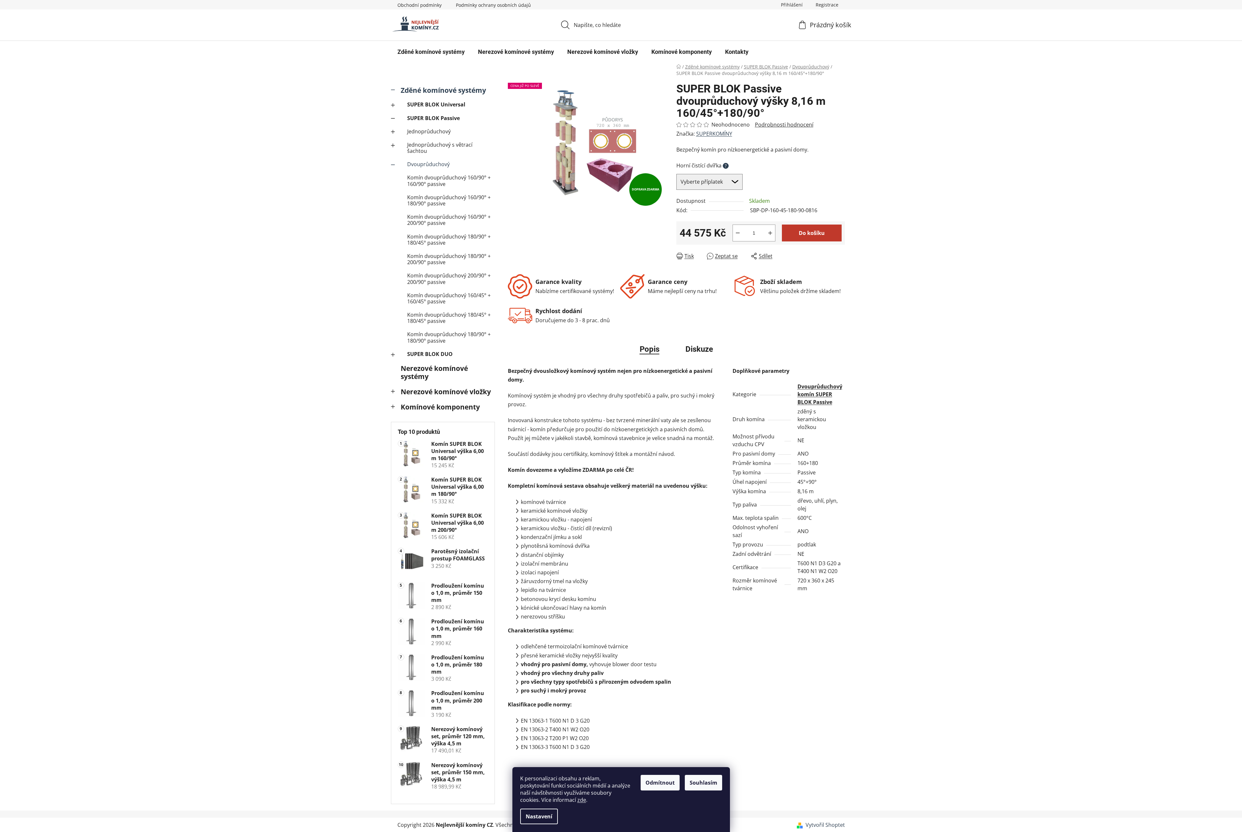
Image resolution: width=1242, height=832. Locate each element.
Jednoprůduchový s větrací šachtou (439, 147)
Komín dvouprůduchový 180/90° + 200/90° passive (449, 259)
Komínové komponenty (440, 406)
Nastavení (539, 816)
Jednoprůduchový (429, 131)
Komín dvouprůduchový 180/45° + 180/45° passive (449, 317)
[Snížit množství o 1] (738, 233)
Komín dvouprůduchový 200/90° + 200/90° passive (449, 278)
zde (581, 799)
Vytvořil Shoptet (825, 824)
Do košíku (812, 233)
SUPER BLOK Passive (433, 118)
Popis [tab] (649, 349)
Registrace (827, 5)
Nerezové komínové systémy (434, 372)
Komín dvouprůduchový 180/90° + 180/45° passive (449, 239)
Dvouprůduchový (428, 164)
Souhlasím (703, 782)
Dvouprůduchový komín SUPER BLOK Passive (819, 394)
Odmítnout (660, 782)
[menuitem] (431, 52)
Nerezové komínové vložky (446, 391)
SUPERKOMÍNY (714, 133)
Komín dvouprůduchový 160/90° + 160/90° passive (449, 180)
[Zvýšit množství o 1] (770, 233)
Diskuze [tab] (699, 349)
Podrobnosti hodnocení (784, 124)
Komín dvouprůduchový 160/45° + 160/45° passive (449, 298)
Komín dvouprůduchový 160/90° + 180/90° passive (449, 200)
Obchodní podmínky (419, 5)
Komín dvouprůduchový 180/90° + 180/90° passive (449, 337)
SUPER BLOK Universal (436, 104)
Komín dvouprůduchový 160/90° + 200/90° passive (449, 219)
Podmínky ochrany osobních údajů (493, 5)
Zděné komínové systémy (443, 90)
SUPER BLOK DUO (430, 354)
